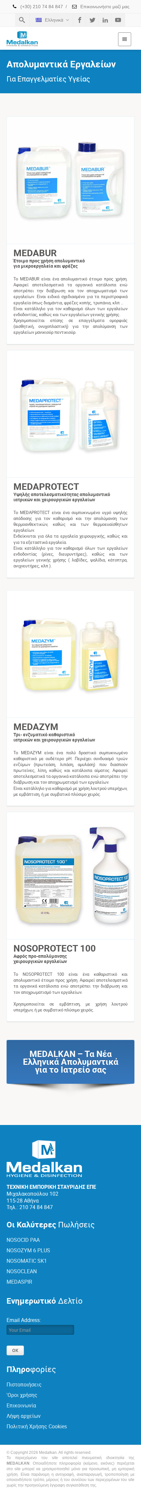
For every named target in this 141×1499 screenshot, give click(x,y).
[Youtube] (118, 20)
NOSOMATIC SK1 (27, 1260)
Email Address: (24, 1320)
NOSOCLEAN (22, 1271)
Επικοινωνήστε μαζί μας (104, 6)
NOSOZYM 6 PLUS (28, 1250)
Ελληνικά (54, 20)
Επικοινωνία (21, 1405)
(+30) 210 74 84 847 (41, 6)
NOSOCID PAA (23, 1239)
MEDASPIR (19, 1281)
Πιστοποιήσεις (24, 1384)
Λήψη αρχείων (24, 1415)
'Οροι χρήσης (22, 1395)
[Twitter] (92, 20)
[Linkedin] (105, 20)
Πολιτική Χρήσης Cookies (37, 1426)
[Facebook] (79, 20)
